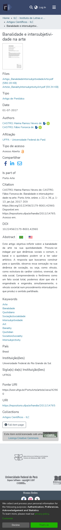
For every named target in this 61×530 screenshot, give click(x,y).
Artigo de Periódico (13, 98)
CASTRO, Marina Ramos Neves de (22, 123)
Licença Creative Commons (23, 438)
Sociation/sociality (12, 336)
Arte (5, 304)
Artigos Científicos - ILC (20, 22)
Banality (7, 328)
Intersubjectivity (11, 340)
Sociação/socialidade (14, 316)
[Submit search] (31, 7)
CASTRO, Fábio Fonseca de (18, 127)
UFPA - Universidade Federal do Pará (23, 140)
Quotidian (7, 332)
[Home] (7, 7)
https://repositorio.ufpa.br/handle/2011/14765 (28, 405)
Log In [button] (42, 7)
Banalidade (8, 308)
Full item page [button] (15, 425)
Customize (7, 518)
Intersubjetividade (12, 320)
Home (6, 18)
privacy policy (42, 513)
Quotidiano (8, 312)
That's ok (44, 525)
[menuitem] (36, 7)
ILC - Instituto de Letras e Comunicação (30, 18)
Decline (16, 525)
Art (4, 324)
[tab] (21, 237)
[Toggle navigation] (54, 7)
